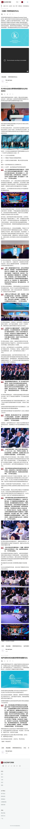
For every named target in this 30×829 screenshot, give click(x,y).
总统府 (10, 6)
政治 (2, 777)
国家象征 (3, 799)
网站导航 (3, 813)
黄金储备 (4, 77)
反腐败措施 (3, 802)
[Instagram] (2, 14)
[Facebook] (10, 14)
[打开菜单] (28, 2)
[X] (13, 14)
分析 (2, 779)
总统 (3, 646)
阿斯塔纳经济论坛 (12, 77)
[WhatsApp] (4, 14)
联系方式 (3, 815)
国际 (2, 785)
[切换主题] (23, 2)
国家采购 (3, 804)
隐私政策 (3, 796)
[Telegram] (7, 14)
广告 (2, 818)
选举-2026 (5, 6)
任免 (14, 6)
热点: (1, 6)
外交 (25, 747)
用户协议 (3, 793)
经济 (2, 782)
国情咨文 (20, 6)
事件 (17, 6)
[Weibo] (11, 766)
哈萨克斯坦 (26, 646)
